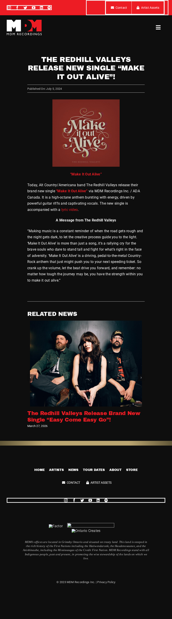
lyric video (69, 210)
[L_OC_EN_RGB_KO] (86, 531)
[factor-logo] (56, 526)
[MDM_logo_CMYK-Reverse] (24, 21)
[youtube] (33, 7)
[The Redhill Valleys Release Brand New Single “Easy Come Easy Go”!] (86, 323)
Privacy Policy (106, 582)
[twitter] (25, 7)
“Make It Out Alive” (72, 191)
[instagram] (9, 7)
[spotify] (49, 7)
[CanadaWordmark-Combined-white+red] (90, 525)
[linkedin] (41, 7)
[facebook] (17, 7)
